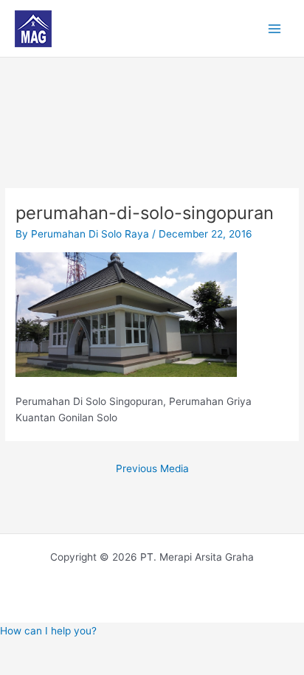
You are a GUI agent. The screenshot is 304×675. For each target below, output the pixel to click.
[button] (48, 631)
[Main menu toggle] (275, 28)
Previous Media (152, 468)
